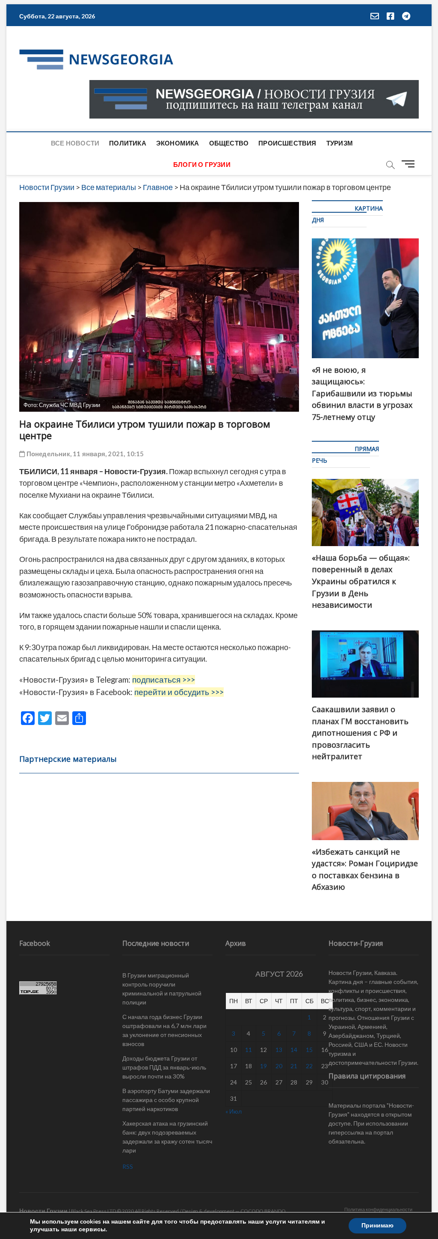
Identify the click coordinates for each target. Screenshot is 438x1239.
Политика (127, 143)
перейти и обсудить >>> (179, 692)
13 (278, 1049)
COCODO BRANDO (263, 1211)
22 (309, 1066)
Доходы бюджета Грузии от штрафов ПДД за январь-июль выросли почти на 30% (164, 1067)
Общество (229, 143)
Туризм (339, 143)
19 (263, 1066)
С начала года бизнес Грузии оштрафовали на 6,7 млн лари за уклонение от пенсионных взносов (164, 1030)
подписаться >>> (163, 679)
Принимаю (377, 1225)
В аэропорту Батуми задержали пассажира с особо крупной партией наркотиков (166, 1099)
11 (248, 1049)
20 (278, 1066)
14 (293, 1049)
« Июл (233, 1111)
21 (293, 1066)
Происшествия (287, 143)
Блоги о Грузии (202, 164)
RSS (127, 1166)
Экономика (177, 143)
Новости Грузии (43, 1210)
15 (309, 1049)
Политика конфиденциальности (378, 1209)
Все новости (75, 143)
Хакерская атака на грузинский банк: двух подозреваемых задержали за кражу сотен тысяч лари (167, 1137)
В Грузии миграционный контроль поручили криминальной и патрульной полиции (161, 989)
